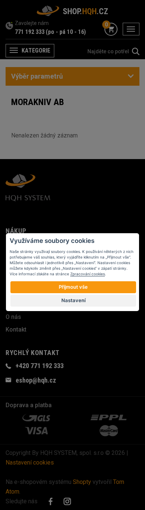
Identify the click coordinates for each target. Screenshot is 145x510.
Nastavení (73, 300)
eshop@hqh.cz (36, 380)
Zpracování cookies (87, 274)
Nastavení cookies (30, 462)
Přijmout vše (73, 287)
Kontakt (16, 329)
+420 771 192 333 (40, 366)
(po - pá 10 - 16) (66, 31)
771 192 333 (30, 31)
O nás (13, 316)
